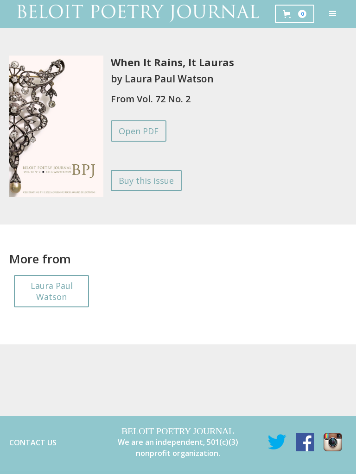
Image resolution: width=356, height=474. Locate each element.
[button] (333, 14)
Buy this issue (146, 180)
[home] (137, 14)
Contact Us (33, 442)
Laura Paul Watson (52, 291)
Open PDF (139, 131)
